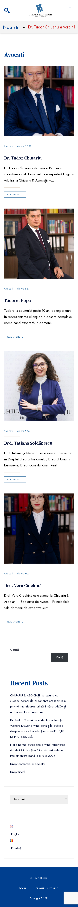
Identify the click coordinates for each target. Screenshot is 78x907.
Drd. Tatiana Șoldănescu (28, 443)
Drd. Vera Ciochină (22, 585)
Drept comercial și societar (27, 764)
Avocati (8, 146)
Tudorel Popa (17, 301)
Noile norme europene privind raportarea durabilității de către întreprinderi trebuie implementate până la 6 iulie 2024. (37, 750)
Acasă (23, 888)
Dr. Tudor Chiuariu (22, 158)
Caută (14, 650)
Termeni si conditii (47, 888)
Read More (15, 194)
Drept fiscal (17, 772)
